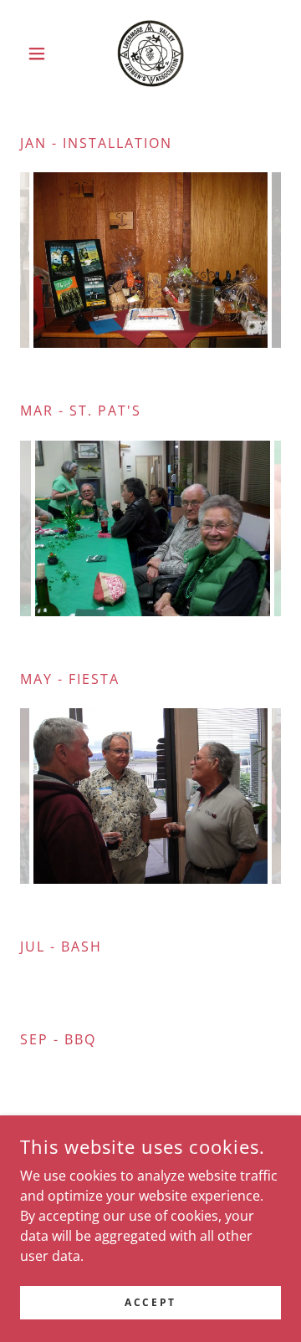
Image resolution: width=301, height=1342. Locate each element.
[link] (150, 53)
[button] (39, 53)
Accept (150, 1302)
